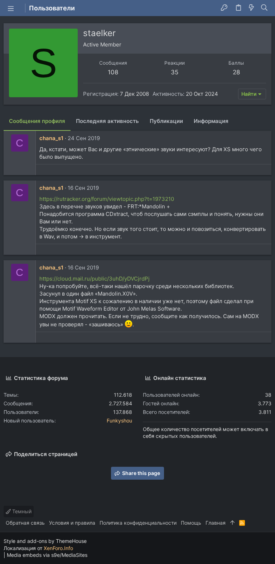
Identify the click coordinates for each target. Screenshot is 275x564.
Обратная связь (25, 523)
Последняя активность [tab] (107, 121)
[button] (11, 8)
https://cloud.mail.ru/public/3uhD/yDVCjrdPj (94, 278)
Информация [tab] (211, 121)
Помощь (191, 523)
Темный (21, 511)
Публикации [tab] (166, 121)
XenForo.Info (58, 548)
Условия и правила (72, 523)
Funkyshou (119, 420)
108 (113, 72)
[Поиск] (264, 8)
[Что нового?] (251, 8)
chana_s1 (51, 138)
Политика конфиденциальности (138, 523)
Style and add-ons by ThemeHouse (45, 541)
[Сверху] (232, 523)
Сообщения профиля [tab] (37, 121)
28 (236, 72)
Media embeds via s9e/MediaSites (47, 555)
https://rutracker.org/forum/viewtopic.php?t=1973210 (106, 199)
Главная (216, 523)
